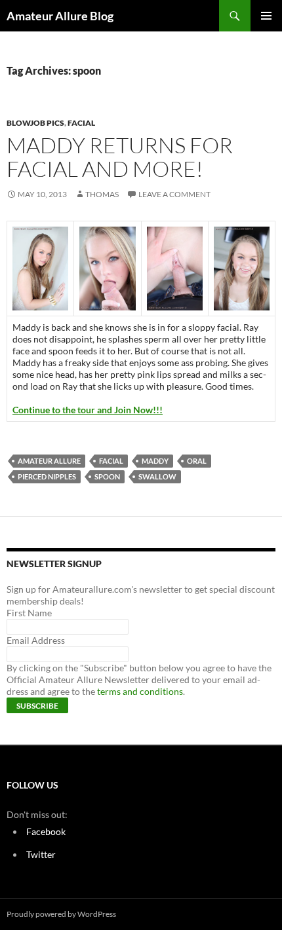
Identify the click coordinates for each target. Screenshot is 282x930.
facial (81, 123)
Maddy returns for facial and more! (120, 157)
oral (197, 460)
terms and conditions (140, 691)
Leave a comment (174, 194)
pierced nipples (47, 476)
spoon (107, 476)
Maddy (155, 460)
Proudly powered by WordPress (61, 914)
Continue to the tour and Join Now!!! (87, 409)
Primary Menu (266, 15)
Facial (111, 460)
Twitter (41, 854)
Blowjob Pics (35, 123)
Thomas (102, 194)
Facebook (46, 831)
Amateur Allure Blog (60, 16)
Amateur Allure (49, 460)
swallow (157, 476)
